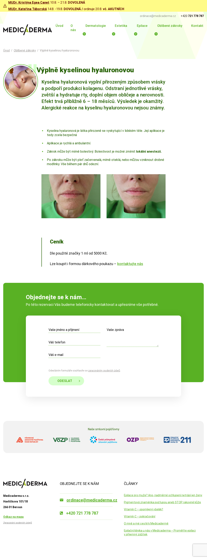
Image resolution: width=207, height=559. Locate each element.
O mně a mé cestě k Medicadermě (146, 523)
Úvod (59, 26)
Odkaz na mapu (13, 516)
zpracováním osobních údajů (104, 370)
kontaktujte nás (130, 264)
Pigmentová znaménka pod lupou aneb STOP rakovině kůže (162, 502)
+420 (192, 16)
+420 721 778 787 (82, 513)
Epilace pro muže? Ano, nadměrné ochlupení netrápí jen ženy (163, 495)
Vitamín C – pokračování (139, 516)
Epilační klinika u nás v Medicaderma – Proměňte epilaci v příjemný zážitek (160, 532)
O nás (73, 28)
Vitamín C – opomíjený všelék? (143, 509)
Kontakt (197, 26)
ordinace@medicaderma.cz (158, 16)
